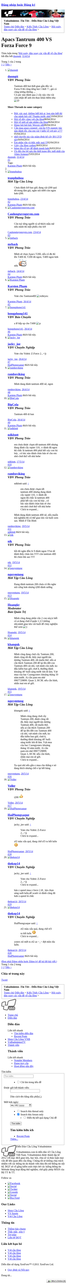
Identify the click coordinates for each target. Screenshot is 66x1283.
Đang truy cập (21, 1063)
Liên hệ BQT (14, 1237)
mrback (13, 244)
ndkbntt (13, 434)
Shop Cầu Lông (16, 1210)
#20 (10, 953)
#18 (10, 854)
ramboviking (16, 374)
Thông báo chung (17, 1228)
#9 (9, 422)
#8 (9, 392)
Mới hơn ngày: (11, 1102)
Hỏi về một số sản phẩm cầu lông (31, 122)
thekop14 (14, 863)
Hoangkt (12, 632)
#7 (9, 362)
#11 (9, 529)
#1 (9, 160)
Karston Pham (15, 165)
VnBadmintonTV (17, 1042)
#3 (9, 235)
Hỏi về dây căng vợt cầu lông (29, 119)
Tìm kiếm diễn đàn (23, 1033)
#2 (9, 201)
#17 (10, 805)
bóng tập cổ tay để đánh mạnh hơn (31, 148)
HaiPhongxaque (16, 365)
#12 (10, 565)
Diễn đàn (12, 1017)
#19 (10, 904)
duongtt (17, 56)
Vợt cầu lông (14, 1250)
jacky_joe (14, 344)
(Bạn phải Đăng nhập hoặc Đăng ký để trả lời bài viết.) (29, 961)
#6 (9, 331)
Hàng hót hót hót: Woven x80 (29, 125)
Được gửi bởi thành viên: (16, 1087)
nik (10, 541)
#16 (10, 776)
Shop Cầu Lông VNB (19, 1039)
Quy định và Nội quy (18, 1269)
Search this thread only (32, 1111)
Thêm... (14, 1139)
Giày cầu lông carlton (25, 145)
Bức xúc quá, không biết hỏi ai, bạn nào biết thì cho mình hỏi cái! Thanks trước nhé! (38, 115)
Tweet (4, 979)
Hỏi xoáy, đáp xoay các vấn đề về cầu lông (40, 53)
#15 (10, 691)
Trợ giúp (12, 1234)
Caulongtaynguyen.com (23, 214)
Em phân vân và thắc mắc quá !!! (31, 142)
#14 (10, 635)
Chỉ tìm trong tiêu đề (30, 1082)
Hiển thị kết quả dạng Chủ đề (41, 1117)
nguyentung (16, 574)
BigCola (13, 404)
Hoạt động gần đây (23, 1066)
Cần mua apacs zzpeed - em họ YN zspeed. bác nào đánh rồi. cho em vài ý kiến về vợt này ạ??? (38, 129)
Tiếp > (8, 64)
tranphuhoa (16, 178)
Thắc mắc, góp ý (16, 1231)
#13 (10, 595)
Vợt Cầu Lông (15, 1216)
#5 (9, 304)
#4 (9, 274)
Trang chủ (13, 1015)
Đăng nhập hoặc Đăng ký (18, 4)
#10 (10, 464)
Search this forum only (31, 1114)
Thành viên (13, 1045)
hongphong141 (18, 313)
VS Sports (13, 1213)
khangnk (14, 644)
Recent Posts (20, 1036)
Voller (11, 785)
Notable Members (23, 1060)
